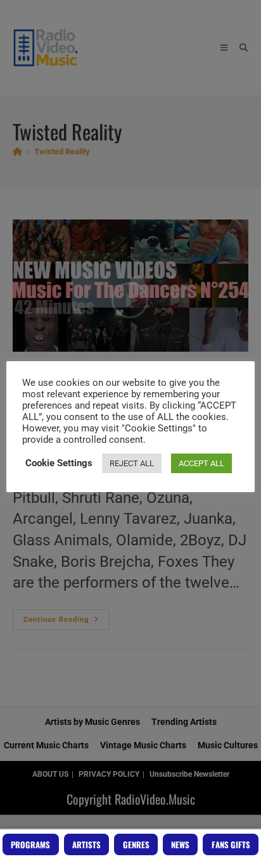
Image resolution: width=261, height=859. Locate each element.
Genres (136, 844)
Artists (86, 844)
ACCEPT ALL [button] (201, 463)
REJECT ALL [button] (132, 463)
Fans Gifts (231, 844)
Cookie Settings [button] (58, 463)
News (180, 844)
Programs (30, 844)
